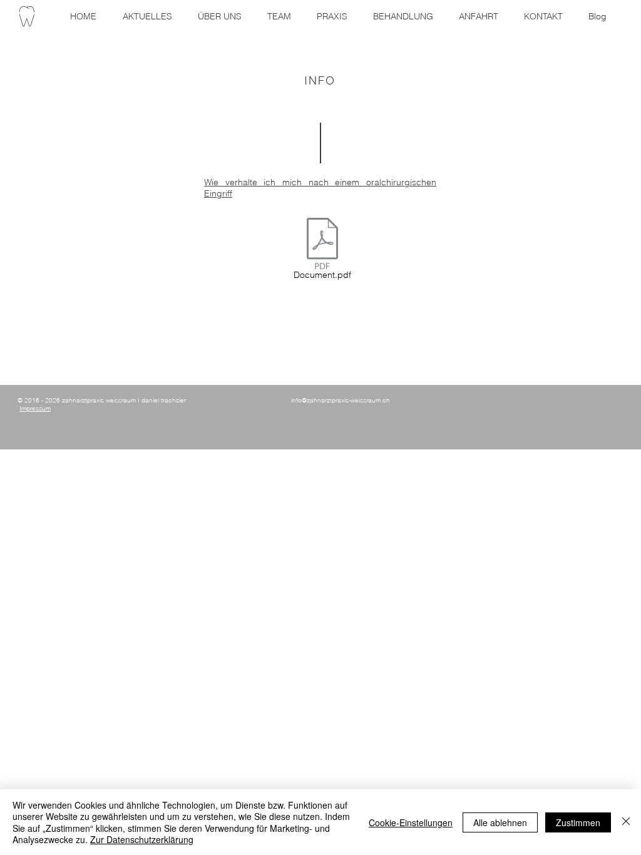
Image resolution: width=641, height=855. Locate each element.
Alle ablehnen (500, 822)
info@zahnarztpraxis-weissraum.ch (340, 400)
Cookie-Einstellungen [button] (411, 822)
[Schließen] (625, 822)
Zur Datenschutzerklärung (141, 839)
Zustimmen (578, 822)
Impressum (35, 408)
